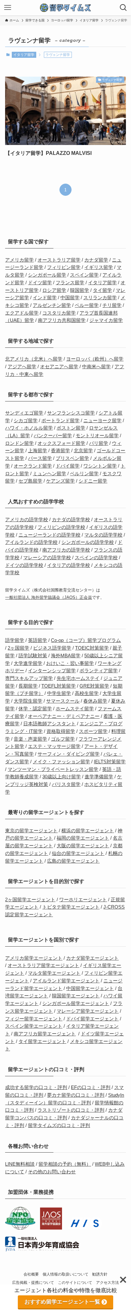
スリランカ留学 (100, 297)
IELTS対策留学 (110, 761)
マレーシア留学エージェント (88, 1011)
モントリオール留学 (97, 435)
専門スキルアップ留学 (29, 678)
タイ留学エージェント (42, 1041)
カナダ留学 (96, 260)
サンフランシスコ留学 (71, 412)
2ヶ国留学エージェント (30, 899)
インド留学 (45, 297)
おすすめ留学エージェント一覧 (62, 1302)
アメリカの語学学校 (26, 519)
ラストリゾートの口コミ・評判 (71, 1110)
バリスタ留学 (66, 784)
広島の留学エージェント (73, 861)
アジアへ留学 (22, 366)
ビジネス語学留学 (52, 648)
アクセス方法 (107, 1282)
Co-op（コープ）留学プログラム (86, 640)
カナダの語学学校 (71, 519)
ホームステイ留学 (75, 708)
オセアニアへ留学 (59, 366)
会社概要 (31, 1274)
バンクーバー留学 (53, 435)
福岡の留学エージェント (83, 838)
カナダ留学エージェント (92, 958)
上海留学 (37, 450)
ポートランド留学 (60, 420)
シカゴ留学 (26, 420)
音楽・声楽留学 (30, 739)
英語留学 (37, 640)
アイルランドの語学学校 (31, 542)
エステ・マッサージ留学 (54, 746)
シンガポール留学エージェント (75, 1003)
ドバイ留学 (67, 466)
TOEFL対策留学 (58, 686)
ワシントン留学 (100, 466)
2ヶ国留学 (18, 648)
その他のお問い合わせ (52, 1171)
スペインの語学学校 (96, 557)
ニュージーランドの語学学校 (49, 534)
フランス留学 (70, 282)
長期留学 (28, 686)
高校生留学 (87, 693)
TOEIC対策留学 (92, 648)
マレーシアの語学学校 (47, 557)
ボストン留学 (71, 428)
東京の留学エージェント (31, 830)
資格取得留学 (60, 731)
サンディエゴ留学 (24, 412)
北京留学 (83, 450)
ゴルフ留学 (63, 739)
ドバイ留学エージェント (92, 1018)
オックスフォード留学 (61, 443)
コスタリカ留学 (59, 313)
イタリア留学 (23, 55)
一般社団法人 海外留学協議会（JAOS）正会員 (48, 597)
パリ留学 (98, 443)
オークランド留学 (33, 466)
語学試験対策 (32, 655)
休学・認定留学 (35, 708)
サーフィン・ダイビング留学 (69, 754)
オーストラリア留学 (59, 260)
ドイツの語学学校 (24, 565)
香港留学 (60, 450)
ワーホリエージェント (83, 899)
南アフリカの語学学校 (66, 550)
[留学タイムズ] (65, 7)
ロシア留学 (54, 290)
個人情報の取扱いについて (65, 1274)
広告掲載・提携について (33, 1282)
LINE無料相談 (20, 1164)
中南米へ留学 (96, 366)
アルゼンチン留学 (52, 305)
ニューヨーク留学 (102, 420)
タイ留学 (102, 290)
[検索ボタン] (123, 7)
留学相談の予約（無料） (64, 1164)
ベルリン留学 (84, 473)
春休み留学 (95, 701)
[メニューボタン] (7, 7)
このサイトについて (75, 1282)
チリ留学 (111, 305)
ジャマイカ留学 (106, 320)
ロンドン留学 (19, 443)
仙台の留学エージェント (78, 853)
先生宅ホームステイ (78, 678)
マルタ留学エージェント (54, 973)
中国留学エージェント (90, 988)
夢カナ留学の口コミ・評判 (75, 1095)
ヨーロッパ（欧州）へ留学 (94, 359)
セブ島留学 (30, 481)
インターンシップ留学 (52, 670)
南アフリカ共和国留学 (62, 320)
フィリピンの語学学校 (61, 527)
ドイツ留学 (40, 282)
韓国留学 (79, 290)
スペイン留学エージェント (33, 1026)
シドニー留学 (93, 481)
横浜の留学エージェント (87, 830)
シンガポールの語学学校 (87, 542)
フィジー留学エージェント (33, 1018)
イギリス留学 (98, 267)
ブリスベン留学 (72, 458)
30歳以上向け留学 (61, 776)
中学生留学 (59, 693)
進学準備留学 (99, 776)
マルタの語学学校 (103, 534)
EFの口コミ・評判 (90, 1087)
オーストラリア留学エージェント (43, 965)
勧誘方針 (99, 1274)
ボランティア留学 (98, 670)
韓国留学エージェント (76, 995)
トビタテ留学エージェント (71, 907)
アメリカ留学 (19, 260)
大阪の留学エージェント (83, 845)
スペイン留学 (84, 275)
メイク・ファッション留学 (61, 761)
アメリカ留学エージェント (33, 958)
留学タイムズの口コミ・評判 (59, 1125)
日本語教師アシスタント (49, 723)
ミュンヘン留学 (49, 473)
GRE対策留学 (94, 686)
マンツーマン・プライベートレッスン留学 (53, 769)
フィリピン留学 (63, 267)
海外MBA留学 (65, 655)
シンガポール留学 (47, 275)
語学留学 (14, 640)
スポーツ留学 (93, 731)
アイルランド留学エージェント (66, 980)
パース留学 (40, 458)
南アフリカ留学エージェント (45, 1033)
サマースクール (62, 701)
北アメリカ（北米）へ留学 (33, 359)
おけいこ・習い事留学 (70, 663)
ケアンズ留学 (60, 481)
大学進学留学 (28, 663)
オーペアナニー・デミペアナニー (64, 716)
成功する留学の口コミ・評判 (36, 1087)
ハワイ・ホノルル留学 (29, 428)
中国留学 (69, 297)
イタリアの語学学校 (68, 565)
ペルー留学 (87, 305)
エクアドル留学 (21, 313)
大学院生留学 (28, 701)
